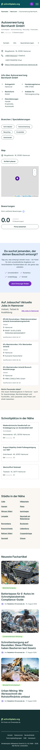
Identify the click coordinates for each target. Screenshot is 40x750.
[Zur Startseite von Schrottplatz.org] (10, 4)
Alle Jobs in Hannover (30, 311)
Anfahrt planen (10, 161)
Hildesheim (24, 502)
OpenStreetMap (26, 196)
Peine (22, 506)
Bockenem (24, 524)
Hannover (13, 11)
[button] (31, 4)
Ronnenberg (6, 524)
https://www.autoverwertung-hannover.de (21, 65)
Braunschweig (7, 529)
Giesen (23, 538)
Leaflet (18, 196)
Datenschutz (18, 735)
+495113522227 (11, 56)
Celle (3, 502)
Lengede (4, 516)
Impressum (31, 738)
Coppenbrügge (26, 533)
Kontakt (10, 735)
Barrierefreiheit (29, 735)
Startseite (4, 11)
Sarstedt (4, 538)
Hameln (4, 506)
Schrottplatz (7, 127)
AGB (24, 738)
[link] (20, 328)
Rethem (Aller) (6, 533)
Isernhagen (24, 511)
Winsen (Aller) (6, 511)
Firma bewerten (20, 227)
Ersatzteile (20, 132)
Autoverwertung (24, 127)
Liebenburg (24, 529)
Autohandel (7, 137)
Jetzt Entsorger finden (20, 284)
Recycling (6, 132)
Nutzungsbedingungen (14, 738)
